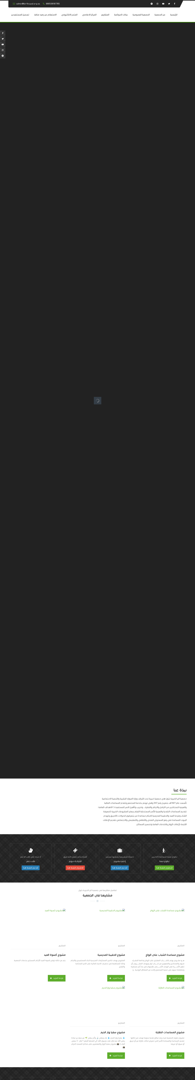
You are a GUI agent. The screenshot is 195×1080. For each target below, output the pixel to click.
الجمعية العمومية (141, 15)
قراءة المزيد (177, 978)
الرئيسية (173, 15)
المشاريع (105, 15)
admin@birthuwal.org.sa (28, 4)
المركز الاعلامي (89, 15)
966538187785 (53, 4)
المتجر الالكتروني (69, 15)
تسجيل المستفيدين (20, 15)
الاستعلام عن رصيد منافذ (45, 15)
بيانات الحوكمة (121, 15)
